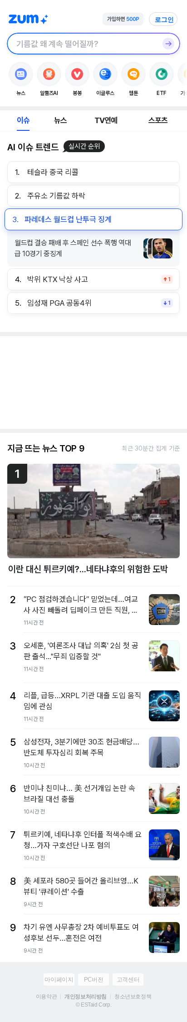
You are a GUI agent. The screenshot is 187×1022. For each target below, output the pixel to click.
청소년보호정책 (132, 996)
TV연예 (106, 120)
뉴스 (60, 120)
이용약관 (46, 996)
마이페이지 (58, 979)
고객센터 (128, 979)
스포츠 (158, 120)
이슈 (23, 120)
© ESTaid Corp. (93, 1005)
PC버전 (93, 979)
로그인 (164, 19)
